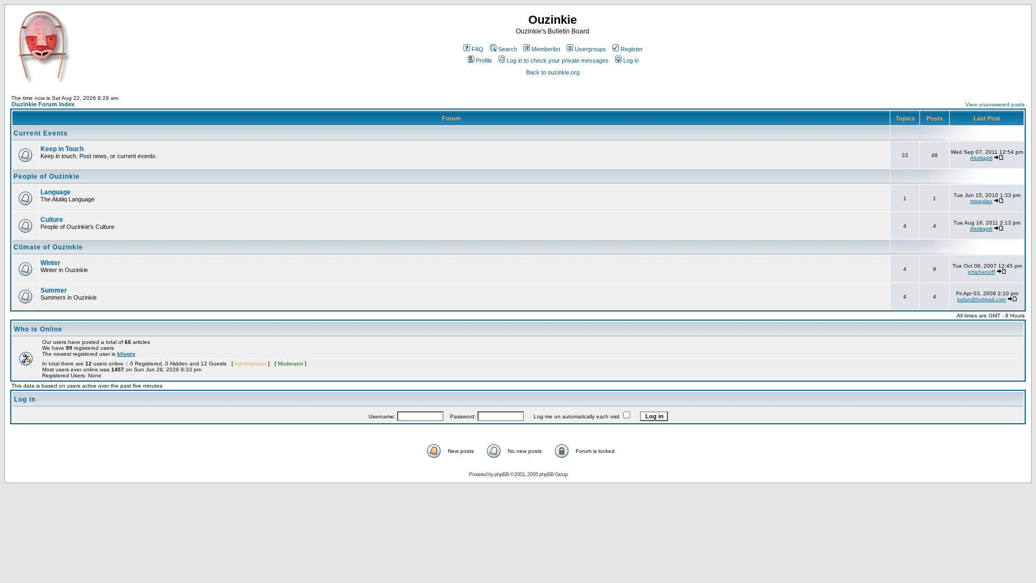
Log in (631, 60)
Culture (51, 219)
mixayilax (981, 201)
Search (507, 49)
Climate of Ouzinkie (48, 247)
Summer (53, 290)
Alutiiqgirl (981, 158)
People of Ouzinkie (46, 176)
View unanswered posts (995, 104)
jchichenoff (981, 272)
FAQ (477, 49)
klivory (126, 354)
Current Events (40, 133)
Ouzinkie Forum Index (42, 104)
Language (55, 192)
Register (632, 49)
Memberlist (545, 49)
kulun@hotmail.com (981, 299)
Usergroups (590, 49)
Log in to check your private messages (558, 60)
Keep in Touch (62, 149)
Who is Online (38, 329)
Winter (50, 263)
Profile (484, 60)
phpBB (501, 474)
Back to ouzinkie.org (553, 72)
